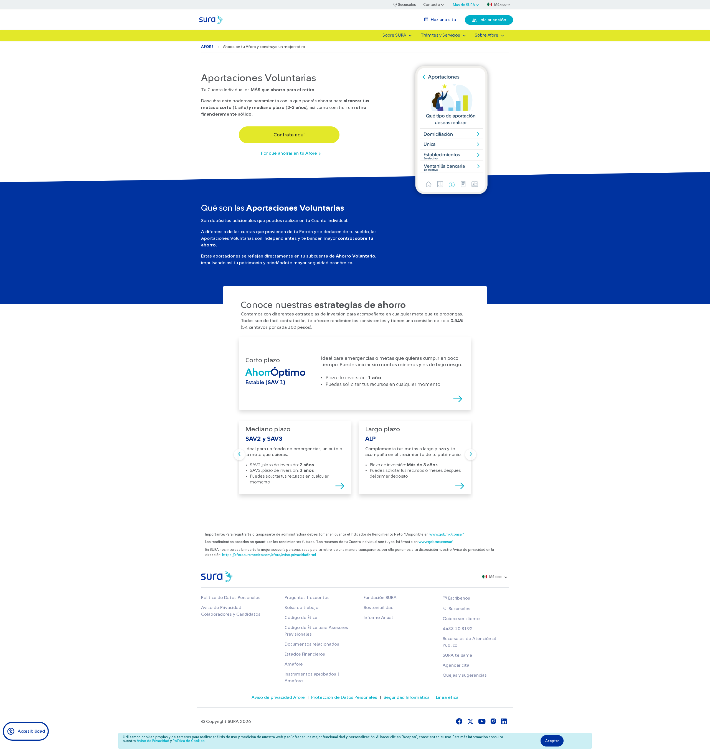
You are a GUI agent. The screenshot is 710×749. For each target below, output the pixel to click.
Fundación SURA (380, 597)
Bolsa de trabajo (301, 607)
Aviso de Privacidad (153, 741)
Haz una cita (443, 19)
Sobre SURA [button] (394, 35)
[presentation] (239, 454)
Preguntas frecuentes (307, 597)
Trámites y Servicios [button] (440, 35)
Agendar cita (456, 665)
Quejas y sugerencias (465, 675)
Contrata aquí (289, 134)
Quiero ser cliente (461, 618)
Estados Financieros (305, 654)
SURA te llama (457, 655)
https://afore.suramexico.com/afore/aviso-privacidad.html (269, 555)
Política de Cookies (189, 741)
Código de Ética (301, 617)
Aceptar (552, 741)
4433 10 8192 (458, 628)
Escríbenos (458, 598)
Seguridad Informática (407, 697)
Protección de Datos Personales (344, 697)
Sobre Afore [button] (486, 35)
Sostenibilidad (379, 607)
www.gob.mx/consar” (446, 534)
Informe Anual (378, 617)
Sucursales (458, 609)
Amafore (294, 664)
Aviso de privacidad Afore (278, 697)
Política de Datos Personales (230, 597)
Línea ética (447, 697)
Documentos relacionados (312, 644)
